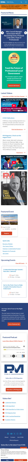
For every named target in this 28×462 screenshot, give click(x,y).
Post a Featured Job (14, 324)
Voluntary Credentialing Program (12, 248)
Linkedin (21, 434)
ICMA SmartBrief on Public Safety (14, 409)
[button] (2, 32)
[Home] (7, 2)
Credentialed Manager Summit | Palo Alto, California (13, 270)
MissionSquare (14, 440)
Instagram (18, 434)
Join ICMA (20, 437)
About (6, 437)
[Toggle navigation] (26, 2)
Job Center (6, 253)
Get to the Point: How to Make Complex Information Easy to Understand (13, 287)
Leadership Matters (10, 402)
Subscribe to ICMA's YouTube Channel (13, 96)
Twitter (14, 434)
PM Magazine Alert (10, 413)
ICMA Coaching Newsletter (12, 416)
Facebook (8, 434)
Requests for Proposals (9, 251)
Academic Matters (10, 419)
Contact (12, 437)
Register (6, 233)
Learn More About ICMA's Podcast (13, 341)
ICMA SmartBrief (10, 406)
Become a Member (8, 244)
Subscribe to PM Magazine (14, 389)
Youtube (11, 434)
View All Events (19, 263)
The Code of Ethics (8, 246)
